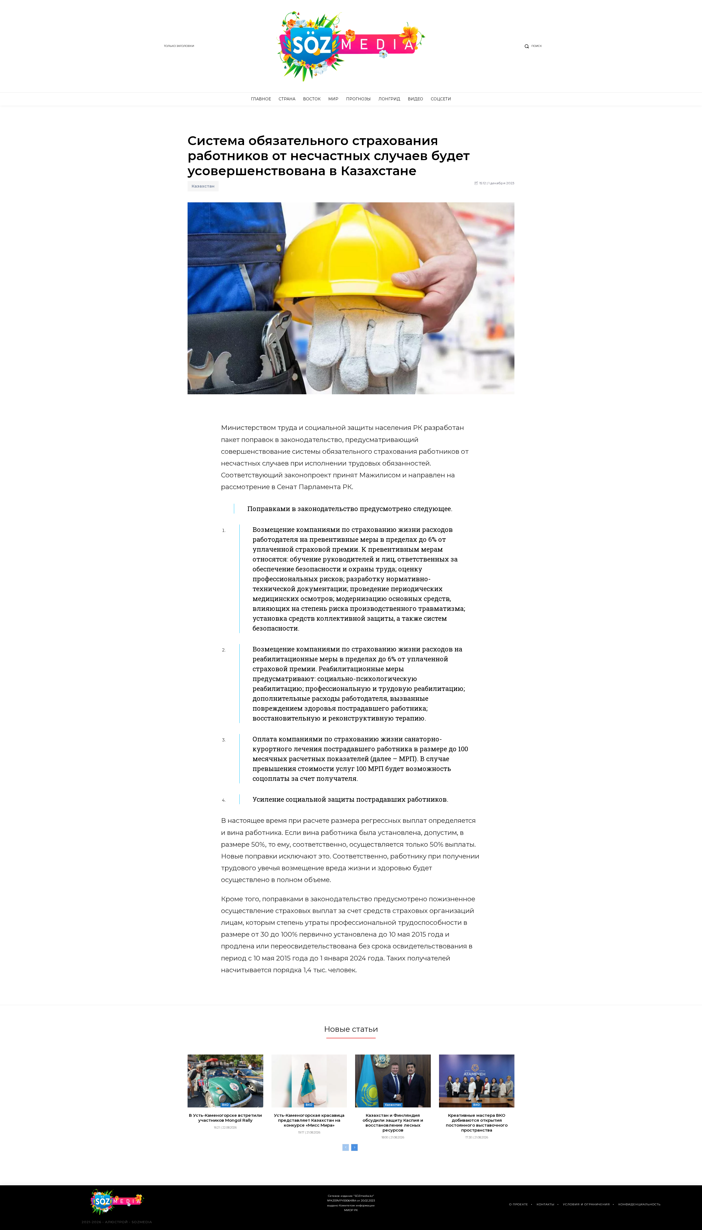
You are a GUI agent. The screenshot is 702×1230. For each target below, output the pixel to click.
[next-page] (354, 1147)
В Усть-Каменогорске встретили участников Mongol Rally (225, 1118)
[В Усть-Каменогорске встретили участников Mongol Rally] (225, 1081)
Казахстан (203, 186)
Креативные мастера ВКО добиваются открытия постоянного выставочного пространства (477, 1123)
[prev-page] (345, 1147)
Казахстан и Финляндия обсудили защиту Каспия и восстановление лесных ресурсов (393, 1123)
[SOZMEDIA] (351, 46)
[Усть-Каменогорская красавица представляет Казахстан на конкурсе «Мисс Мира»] (309, 1081)
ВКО (225, 1105)
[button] (532, 46)
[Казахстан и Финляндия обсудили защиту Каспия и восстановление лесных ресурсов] (393, 1081)
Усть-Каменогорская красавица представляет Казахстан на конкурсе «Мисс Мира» (309, 1120)
